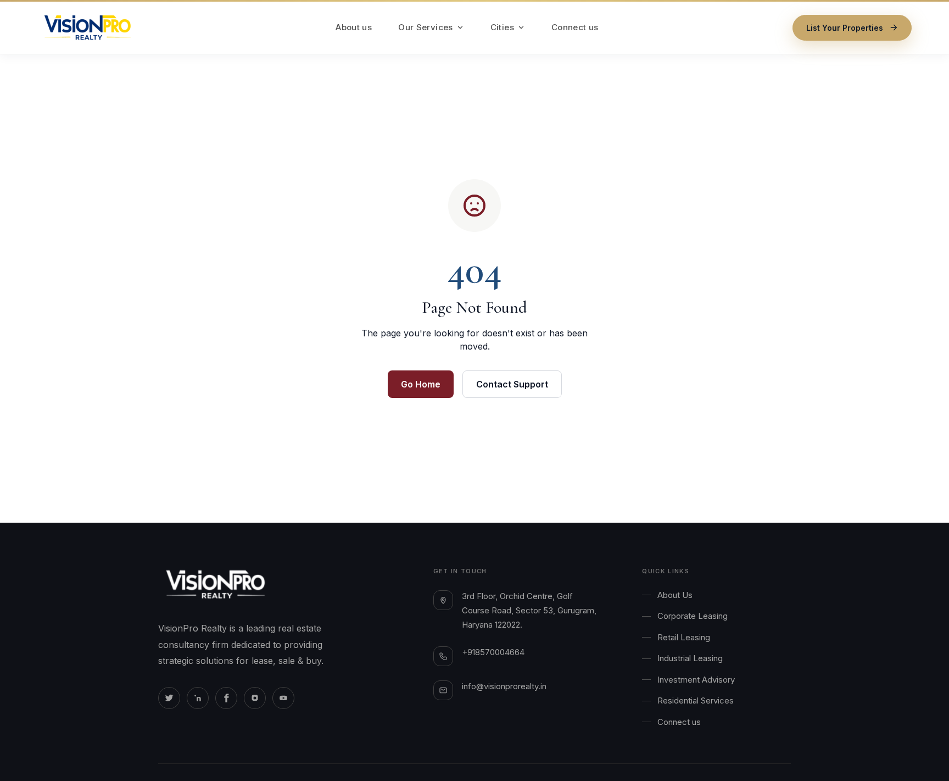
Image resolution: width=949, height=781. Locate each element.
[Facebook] (226, 698)
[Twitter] (169, 698)
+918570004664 (493, 652)
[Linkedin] (198, 698)
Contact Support (512, 384)
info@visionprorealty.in (504, 686)
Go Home (420, 384)
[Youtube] (283, 698)
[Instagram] (255, 698)
